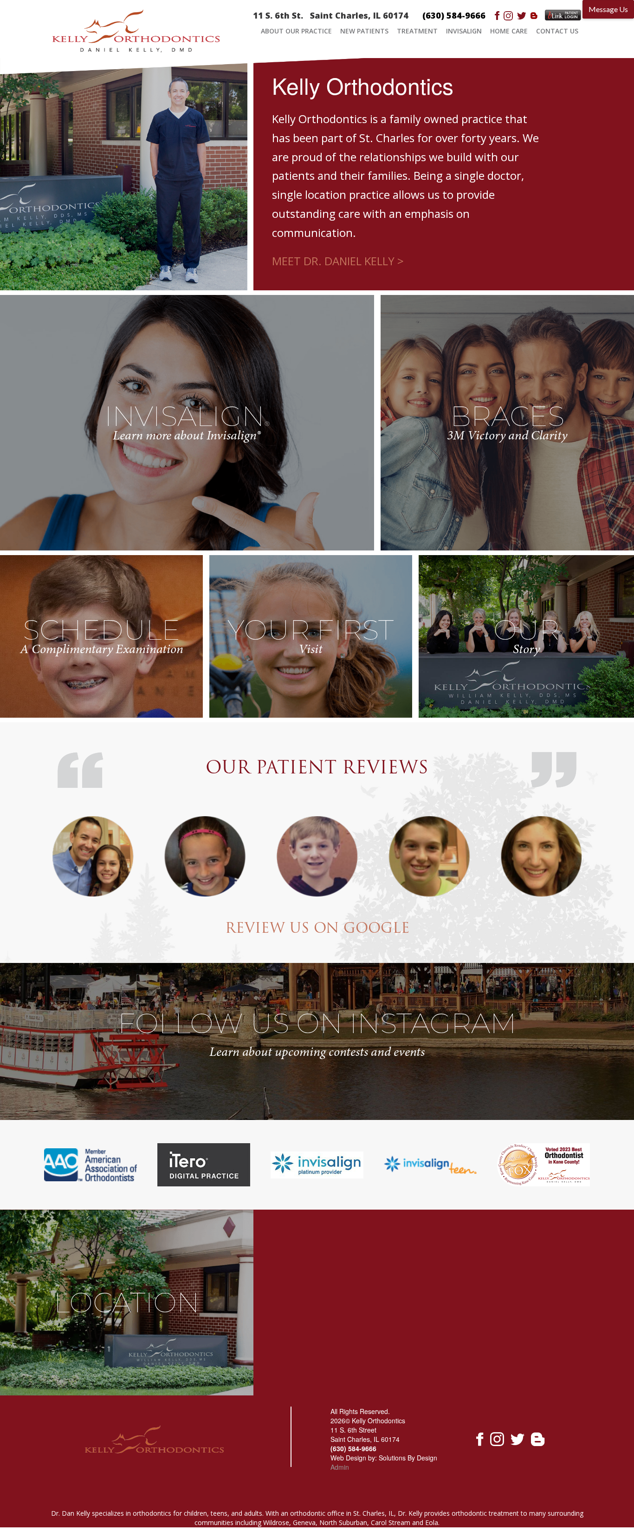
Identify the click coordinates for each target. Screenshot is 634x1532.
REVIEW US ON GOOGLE (317, 929)
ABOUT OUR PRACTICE (296, 30)
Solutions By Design (408, 1457)
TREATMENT (417, 30)
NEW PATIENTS (364, 30)
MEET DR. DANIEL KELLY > (338, 260)
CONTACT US (557, 30)
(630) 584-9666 (453, 15)
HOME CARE (509, 30)
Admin (339, 1467)
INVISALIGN (464, 30)
